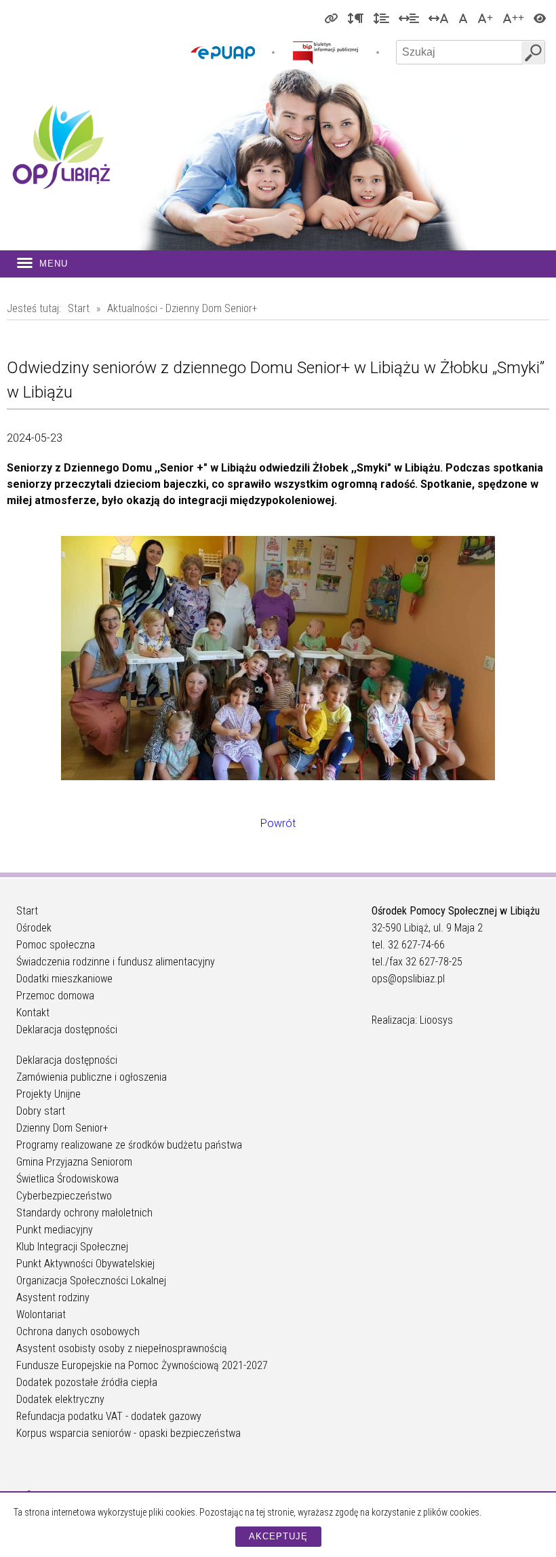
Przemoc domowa (55, 995)
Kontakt (32, 1012)
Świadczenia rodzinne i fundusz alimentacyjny (115, 961)
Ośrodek (34, 927)
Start (79, 308)
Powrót (278, 823)
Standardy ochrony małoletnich (84, 1212)
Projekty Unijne (48, 1094)
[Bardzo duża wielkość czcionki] (513, 18)
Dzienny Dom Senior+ (62, 1127)
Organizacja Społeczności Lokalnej (91, 1280)
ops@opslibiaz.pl (408, 978)
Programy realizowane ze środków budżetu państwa (129, 1144)
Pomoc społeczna (55, 944)
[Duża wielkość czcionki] (485, 18)
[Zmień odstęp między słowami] (408, 18)
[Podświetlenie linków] (331, 18)
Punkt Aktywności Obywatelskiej (85, 1263)
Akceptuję (278, 1536)
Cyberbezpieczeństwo (64, 1195)
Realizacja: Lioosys (412, 1020)
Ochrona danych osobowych (78, 1331)
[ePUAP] (223, 52)
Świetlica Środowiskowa (67, 1178)
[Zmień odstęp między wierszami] (381, 18)
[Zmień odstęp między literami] (438, 18)
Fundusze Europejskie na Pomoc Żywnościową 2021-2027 (142, 1365)
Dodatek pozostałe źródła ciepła (86, 1382)
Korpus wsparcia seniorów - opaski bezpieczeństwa (128, 1433)
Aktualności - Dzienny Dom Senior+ (182, 308)
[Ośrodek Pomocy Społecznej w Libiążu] (61, 147)
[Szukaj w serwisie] (532, 52)
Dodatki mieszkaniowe (64, 978)
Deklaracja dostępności (66, 1029)
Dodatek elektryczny (60, 1399)
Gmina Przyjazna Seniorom (74, 1161)
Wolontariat (41, 1314)
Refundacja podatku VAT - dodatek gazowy (108, 1416)
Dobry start (40, 1110)
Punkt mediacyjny (54, 1229)
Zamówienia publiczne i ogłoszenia (91, 1077)
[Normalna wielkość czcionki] (463, 18)
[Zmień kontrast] (539, 18)
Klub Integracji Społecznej (72, 1246)
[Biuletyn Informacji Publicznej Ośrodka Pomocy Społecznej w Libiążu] (325, 52)
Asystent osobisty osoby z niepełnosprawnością (121, 1348)
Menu (53, 263)
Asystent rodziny (53, 1297)
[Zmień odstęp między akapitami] (355, 18)
